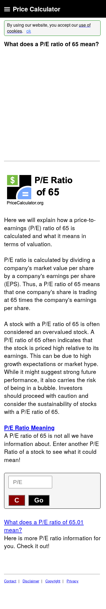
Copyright (52, 580)
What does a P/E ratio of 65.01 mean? (44, 526)
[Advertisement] (53, 104)
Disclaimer (31, 580)
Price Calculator (36, 8)
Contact (10, 580)
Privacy (73, 580)
